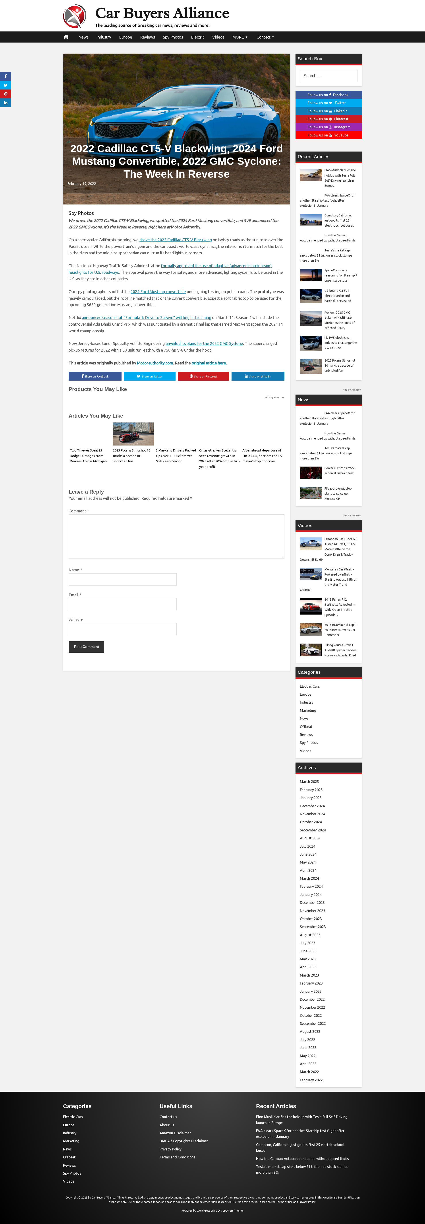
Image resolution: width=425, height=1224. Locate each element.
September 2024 (313, 830)
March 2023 (309, 975)
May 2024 (308, 862)
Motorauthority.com (155, 363)
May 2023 (308, 959)
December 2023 (312, 903)
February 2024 (311, 886)
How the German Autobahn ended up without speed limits (302, 1159)
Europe (125, 37)
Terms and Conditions (177, 1157)
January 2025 (311, 798)
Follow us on (328, 95)
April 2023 (308, 967)
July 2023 (307, 943)
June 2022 (308, 1048)
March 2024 (309, 878)
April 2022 (308, 1064)
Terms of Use (284, 1202)
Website (76, 619)
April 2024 (308, 870)
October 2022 (311, 1016)
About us (167, 1125)
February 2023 (311, 983)
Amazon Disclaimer (175, 1133)
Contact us (168, 1117)
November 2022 (312, 1007)
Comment (79, 511)
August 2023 (310, 935)
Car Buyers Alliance (162, 13)
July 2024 (307, 846)
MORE (238, 37)
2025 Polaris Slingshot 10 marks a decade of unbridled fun (131, 455)
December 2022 (312, 999)
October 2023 (311, 919)
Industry (104, 37)
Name (75, 570)
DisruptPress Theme (230, 1210)
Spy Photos (173, 37)
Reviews (147, 37)
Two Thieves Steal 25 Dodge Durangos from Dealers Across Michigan (88, 455)
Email (75, 595)
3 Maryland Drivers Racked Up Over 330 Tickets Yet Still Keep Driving (176, 455)
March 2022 (309, 1072)
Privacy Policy (171, 1149)
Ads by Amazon (274, 397)
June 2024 (308, 854)
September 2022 (313, 1024)
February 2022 (311, 1080)
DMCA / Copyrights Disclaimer (184, 1141)
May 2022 (308, 1056)
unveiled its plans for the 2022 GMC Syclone (204, 343)
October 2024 (311, 822)
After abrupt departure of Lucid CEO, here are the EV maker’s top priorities (262, 455)
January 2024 (311, 895)
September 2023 (313, 927)
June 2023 (308, 951)
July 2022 (307, 1040)
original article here (209, 363)
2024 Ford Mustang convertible (158, 291)
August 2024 (310, 838)
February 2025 (311, 790)
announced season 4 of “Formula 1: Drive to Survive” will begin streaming (146, 317)
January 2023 (311, 991)
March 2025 (309, 782)
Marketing (308, 710)
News (83, 37)
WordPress (203, 1210)
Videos (218, 37)
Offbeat (306, 727)
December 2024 (312, 806)
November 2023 (312, 911)
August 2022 (310, 1031)
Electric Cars (310, 686)
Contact (263, 37)
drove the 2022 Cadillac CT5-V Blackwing (175, 239)
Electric (197, 37)
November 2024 (312, 814)
